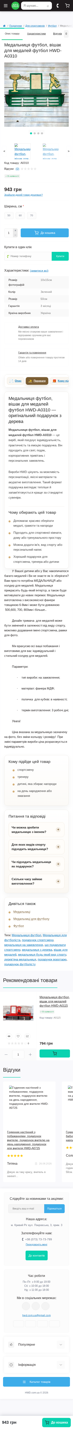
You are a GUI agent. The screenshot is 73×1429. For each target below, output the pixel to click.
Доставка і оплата (28, 326)
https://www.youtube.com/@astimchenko (36, 1306)
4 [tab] (42, 133)
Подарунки (15, 25)
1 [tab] (31, 133)
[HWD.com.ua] (15, 6)
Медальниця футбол (26, 935)
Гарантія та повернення (32, 352)
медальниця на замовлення (23, 945)
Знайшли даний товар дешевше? (23, 195)
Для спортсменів (35, 25)
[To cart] (55, 1053)
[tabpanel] (36, 95)
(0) (17, 168)
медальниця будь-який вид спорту (42, 954)
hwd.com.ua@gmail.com (36, 1315)
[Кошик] (67, 6)
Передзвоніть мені (36, 1244)
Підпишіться (54, 1208)
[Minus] (15, 235)
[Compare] (27, 1036)
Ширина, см (14, 206)
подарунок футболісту (20, 964)
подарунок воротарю (52, 959)
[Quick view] (9, 1036)
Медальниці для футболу (31, 919)
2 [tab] (35, 133)
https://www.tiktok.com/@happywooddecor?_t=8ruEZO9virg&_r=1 (45, 1306)
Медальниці (21, 911)
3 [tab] (38, 133)
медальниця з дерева (37, 949)
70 (31, 215)
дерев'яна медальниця (20, 959)
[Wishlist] (18, 1036)
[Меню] (6, 6)
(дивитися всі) (39, 270)
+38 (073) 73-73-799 (38, 1239)
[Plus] (15, 230)
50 (9, 215)
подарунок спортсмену (37, 940)
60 (20, 215)
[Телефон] (58, 6)
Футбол (52, 25)
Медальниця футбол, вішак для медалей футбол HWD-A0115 (55, 1001)
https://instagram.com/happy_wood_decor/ (26, 1306)
